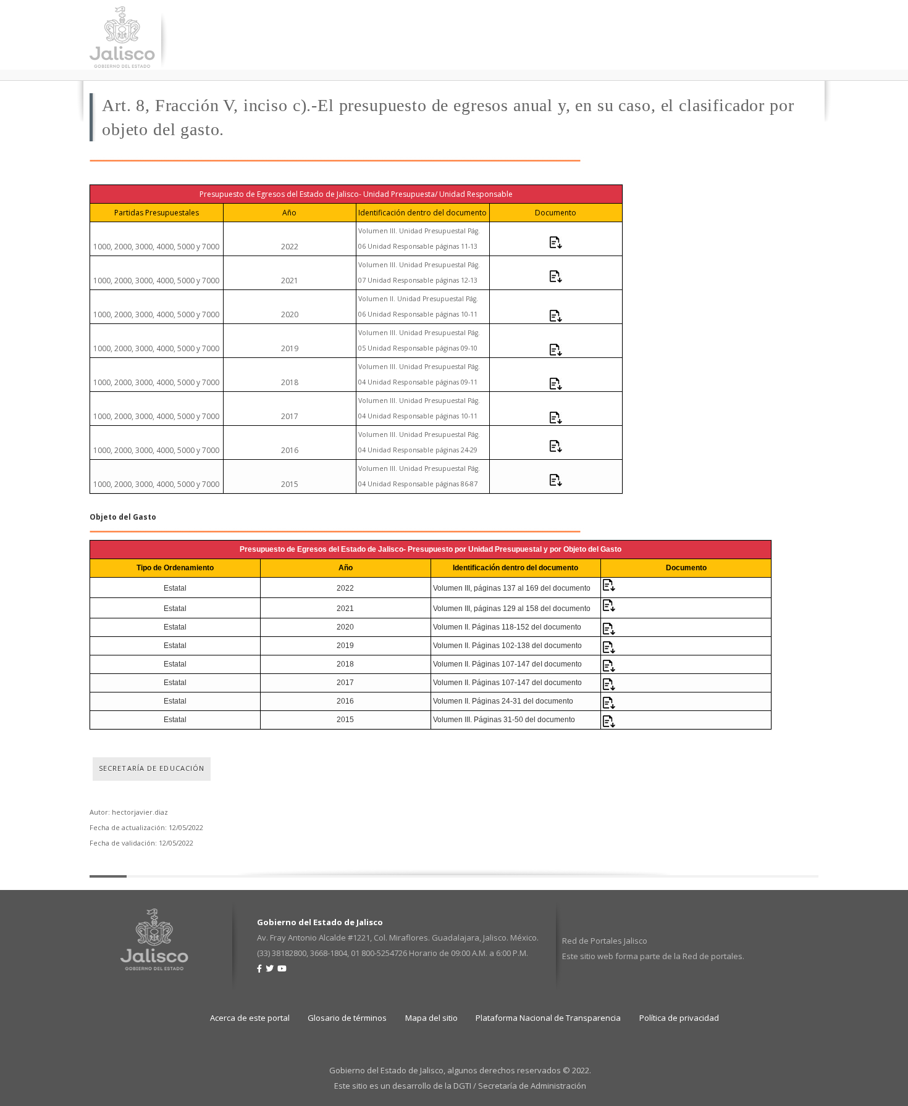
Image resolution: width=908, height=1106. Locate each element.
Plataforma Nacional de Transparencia (548, 1017)
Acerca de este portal (250, 1017)
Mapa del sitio (431, 1017)
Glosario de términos (347, 1017)
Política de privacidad (679, 1017)
